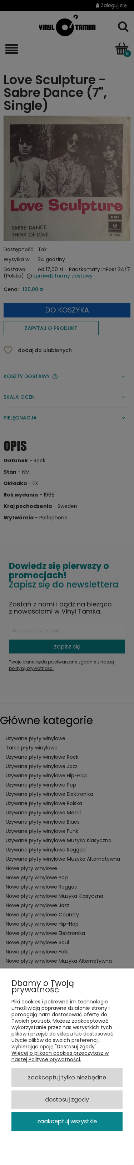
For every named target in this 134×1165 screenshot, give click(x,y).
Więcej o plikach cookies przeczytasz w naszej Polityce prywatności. (60, 1056)
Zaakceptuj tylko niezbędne (67, 1077)
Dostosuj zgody (67, 1099)
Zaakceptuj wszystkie (67, 1121)
